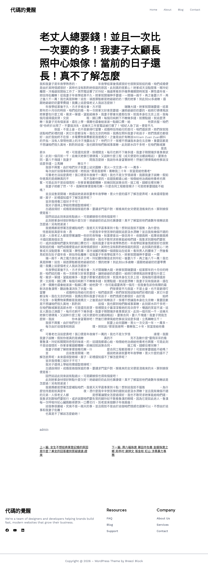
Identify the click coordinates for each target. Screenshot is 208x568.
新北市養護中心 (73, 239)
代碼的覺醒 (23, 9)
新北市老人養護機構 (94, 323)
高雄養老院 (70, 163)
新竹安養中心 (57, 353)
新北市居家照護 (94, 338)
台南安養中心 (98, 353)
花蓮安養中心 (121, 338)
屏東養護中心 (63, 319)
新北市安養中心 (88, 84)
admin (44, 429)
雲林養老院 (152, 387)
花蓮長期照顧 (80, 159)
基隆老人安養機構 (112, 106)
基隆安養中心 (101, 288)
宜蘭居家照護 (77, 118)
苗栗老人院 (76, 178)
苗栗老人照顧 (139, 122)
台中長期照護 (153, 296)
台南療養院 (99, 205)
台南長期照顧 (80, 232)
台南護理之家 (75, 391)
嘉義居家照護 (83, 326)
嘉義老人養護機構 (80, 395)
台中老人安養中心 (142, 334)
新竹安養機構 (54, 292)
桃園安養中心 (89, 304)
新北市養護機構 (56, 152)
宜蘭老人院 (120, 345)
